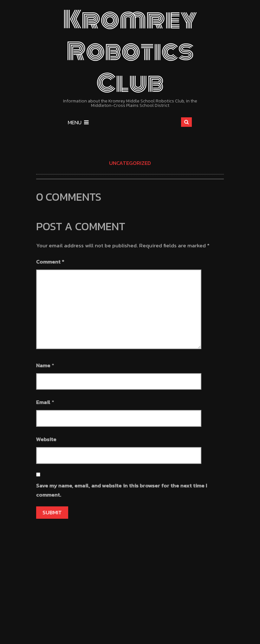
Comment (50, 261)
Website (46, 439)
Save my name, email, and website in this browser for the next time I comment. (121, 490)
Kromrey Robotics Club (130, 51)
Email (43, 402)
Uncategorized (130, 163)
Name (43, 365)
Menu (74, 122)
